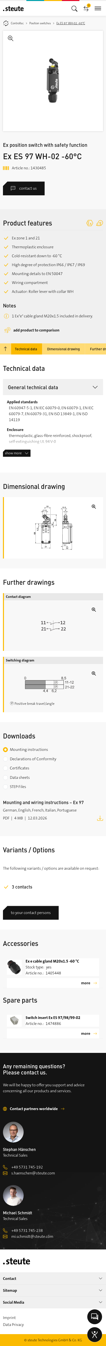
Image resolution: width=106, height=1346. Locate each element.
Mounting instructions (29, 749)
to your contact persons (31, 912)
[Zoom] (53, 81)
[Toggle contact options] (94, 1316)
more (85, 983)
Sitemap (10, 1290)
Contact (9, 1278)
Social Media (13, 1302)
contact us (28, 188)
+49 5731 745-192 (27, 1167)
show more (13, 453)
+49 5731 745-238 (27, 1230)
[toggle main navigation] (74, 8)
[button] (53, 387)
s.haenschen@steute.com (33, 1173)
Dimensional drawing (63, 348)
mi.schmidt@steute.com (32, 1236)
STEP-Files (18, 786)
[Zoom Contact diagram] (53, 625)
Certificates (19, 768)
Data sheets (20, 777)
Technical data (26, 348)
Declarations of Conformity (33, 759)
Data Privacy (13, 1324)
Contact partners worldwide (34, 1108)
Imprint (9, 1317)
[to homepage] (13, 8)
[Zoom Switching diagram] (53, 684)
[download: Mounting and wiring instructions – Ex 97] (100, 817)
